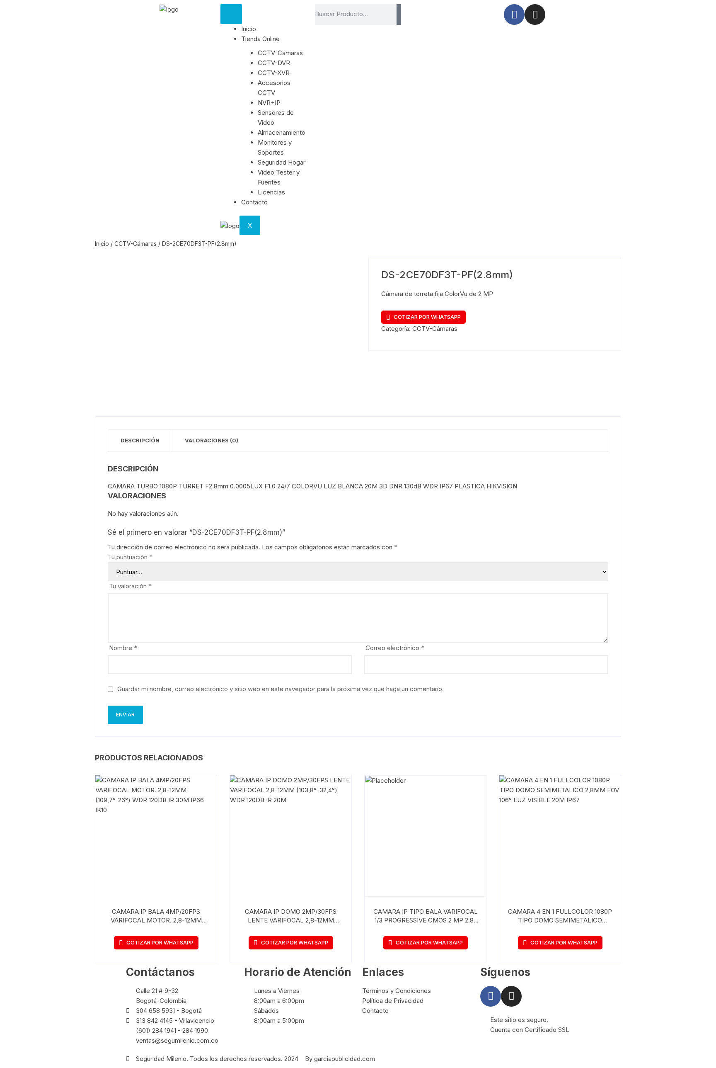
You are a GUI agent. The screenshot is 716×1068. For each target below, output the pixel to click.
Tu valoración (130, 586)
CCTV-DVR (274, 63)
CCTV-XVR (274, 73)
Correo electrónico (394, 648)
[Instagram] (535, 14)
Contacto (254, 202)
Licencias (271, 192)
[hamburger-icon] (231, 14)
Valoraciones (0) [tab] (211, 440)
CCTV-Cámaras (280, 53)
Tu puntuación (130, 557)
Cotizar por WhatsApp (427, 316)
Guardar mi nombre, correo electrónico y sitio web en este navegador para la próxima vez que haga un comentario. (280, 689)
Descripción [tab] (140, 440)
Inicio (248, 29)
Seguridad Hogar (281, 162)
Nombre (123, 648)
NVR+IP (269, 103)
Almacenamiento (281, 132)
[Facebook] (514, 14)
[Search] (399, 14)
